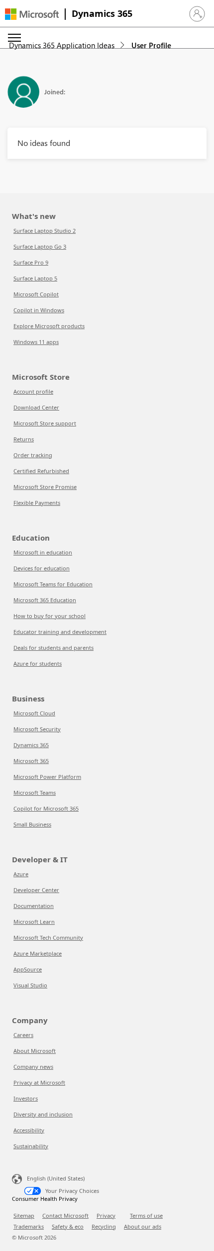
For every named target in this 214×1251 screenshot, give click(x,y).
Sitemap (23, 1215)
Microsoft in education (42, 552)
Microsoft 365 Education (44, 600)
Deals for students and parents (53, 647)
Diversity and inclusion (43, 1114)
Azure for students (37, 663)
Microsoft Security (37, 729)
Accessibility (28, 1130)
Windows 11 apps (36, 342)
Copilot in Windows (38, 310)
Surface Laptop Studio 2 (44, 230)
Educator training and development (60, 631)
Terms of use (146, 1215)
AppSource (27, 969)
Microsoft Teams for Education (53, 584)
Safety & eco (68, 1226)
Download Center (36, 407)
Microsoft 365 (31, 760)
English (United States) (56, 1178)
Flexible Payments (36, 502)
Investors (25, 1098)
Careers (23, 1035)
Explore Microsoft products (49, 326)
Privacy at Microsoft (39, 1082)
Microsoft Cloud (34, 713)
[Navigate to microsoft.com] (32, 14)
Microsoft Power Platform (47, 776)
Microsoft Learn (34, 921)
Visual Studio (30, 985)
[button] (197, 14)
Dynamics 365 (102, 13)
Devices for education (41, 568)
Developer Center (36, 890)
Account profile (33, 391)
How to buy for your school (49, 616)
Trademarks (28, 1226)
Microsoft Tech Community (48, 937)
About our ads (142, 1226)
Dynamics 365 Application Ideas (61, 45)
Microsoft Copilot (36, 294)
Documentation (33, 905)
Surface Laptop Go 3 (39, 246)
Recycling (104, 1226)
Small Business (32, 824)
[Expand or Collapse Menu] (14, 37)
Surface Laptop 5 (35, 278)
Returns (23, 439)
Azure (20, 874)
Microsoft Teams (34, 792)
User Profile (151, 45)
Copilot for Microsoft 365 (46, 808)
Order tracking (32, 455)
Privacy (106, 1215)
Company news (33, 1066)
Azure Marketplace (37, 953)
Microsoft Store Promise (45, 486)
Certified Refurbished (41, 471)
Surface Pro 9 (30, 262)
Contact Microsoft (65, 1215)
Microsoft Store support (44, 423)
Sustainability (30, 1146)
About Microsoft (34, 1050)
